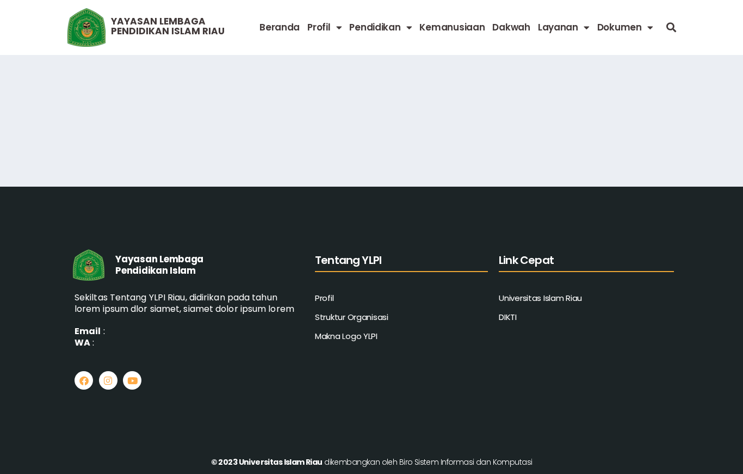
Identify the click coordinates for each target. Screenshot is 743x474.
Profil (318, 27)
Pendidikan (374, 27)
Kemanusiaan (452, 27)
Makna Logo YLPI (346, 336)
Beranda (279, 27)
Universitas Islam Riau (540, 298)
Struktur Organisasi (351, 317)
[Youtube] (132, 380)
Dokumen (619, 27)
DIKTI (508, 317)
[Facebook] (84, 380)
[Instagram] (108, 380)
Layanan (558, 27)
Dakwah (511, 27)
